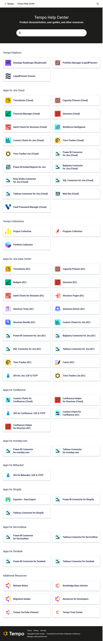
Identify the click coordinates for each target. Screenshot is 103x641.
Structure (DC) (70, 282)
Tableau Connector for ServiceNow (80, 537)
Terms (29, 630)
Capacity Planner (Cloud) (75, 100)
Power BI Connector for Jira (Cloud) (73, 153)
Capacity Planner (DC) (74, 269)
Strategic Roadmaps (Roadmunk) (29, 62)
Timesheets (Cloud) (23, 100)
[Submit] (20, 33)
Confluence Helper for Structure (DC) (22, 426)
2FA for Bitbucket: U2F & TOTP (28, 475)
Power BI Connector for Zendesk (29, 561)
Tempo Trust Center (73, 612)
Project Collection (22, 231)
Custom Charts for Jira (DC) (76, 322)
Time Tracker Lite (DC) (74, 375)
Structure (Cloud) (71, 113)
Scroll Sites (59, 634)
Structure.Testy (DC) (23, 309)
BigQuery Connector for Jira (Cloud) (73, 167)
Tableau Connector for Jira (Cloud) (30, 193)
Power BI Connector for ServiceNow (23, 537)
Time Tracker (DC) (22, 362)
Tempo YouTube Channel (25, 612)
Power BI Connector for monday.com (23, 451)
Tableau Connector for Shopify (28, 512)
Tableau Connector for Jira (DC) (78, 349)
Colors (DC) (68, 362)
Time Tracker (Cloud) (73, 140)
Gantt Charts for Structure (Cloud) (30, 127)
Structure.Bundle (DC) (24, 322)
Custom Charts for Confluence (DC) (72, 413)
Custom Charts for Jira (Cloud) (28, 140)
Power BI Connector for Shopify (78, 499)
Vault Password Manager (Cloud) (29, 207)
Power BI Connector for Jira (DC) (29, 335)
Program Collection (72, 231)
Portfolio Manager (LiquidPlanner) (80, 62)
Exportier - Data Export (24, 499)
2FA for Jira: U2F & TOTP (25, 375)
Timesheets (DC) (21, 269)
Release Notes (20, 585)
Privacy (36, 630)
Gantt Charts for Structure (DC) (28, 295)
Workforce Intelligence (74, 127)
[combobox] (51, 32)
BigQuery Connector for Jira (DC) (79, 335)
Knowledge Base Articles (75, 585)
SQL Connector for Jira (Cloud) (78, 180)
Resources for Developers (75, 599)
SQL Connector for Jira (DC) (27, 349)
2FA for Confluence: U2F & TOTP (29, 413)
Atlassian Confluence (72, 634)
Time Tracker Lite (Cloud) (26, 153)
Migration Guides (22, 599)
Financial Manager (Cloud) (26, 113)
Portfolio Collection (23, 244)
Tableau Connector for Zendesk (78, 561)
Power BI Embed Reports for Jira (29, 167)
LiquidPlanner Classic (24, 76)
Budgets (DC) (20, 282)
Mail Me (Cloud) (71, 193)
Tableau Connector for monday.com (72, 451)
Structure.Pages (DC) (73, 295)
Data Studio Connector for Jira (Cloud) (24, 180)
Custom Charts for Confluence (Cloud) (23, 400)
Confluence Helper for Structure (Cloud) (73, 400)
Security (43, 630)
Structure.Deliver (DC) (74, 309)
